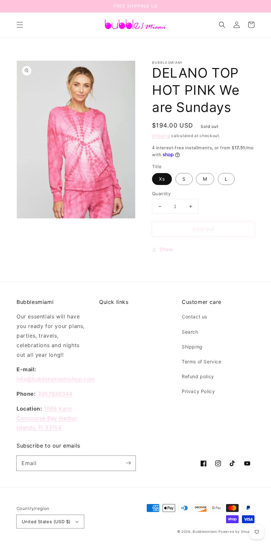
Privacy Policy (198, 391)
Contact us (194, 316)
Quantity (161, 193)
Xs (162, 179)
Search (190, 332)
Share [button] (166, 249)
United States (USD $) (46, 521)
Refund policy (198, 376)
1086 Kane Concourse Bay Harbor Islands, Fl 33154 (47, 418)
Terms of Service (201, 361)
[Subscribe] (128, 463)
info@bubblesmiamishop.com (56, 379)
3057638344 (55, 393)
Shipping (161, 135)
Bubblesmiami (205, 531)
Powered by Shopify (236, 531)
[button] (20, 25)
